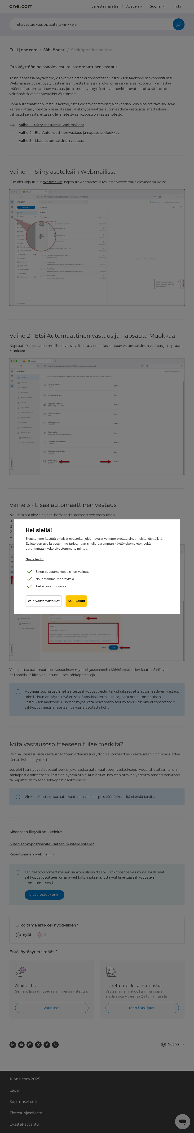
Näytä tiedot (35, 559)
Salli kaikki (76, 601)
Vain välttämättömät (44, 601)
